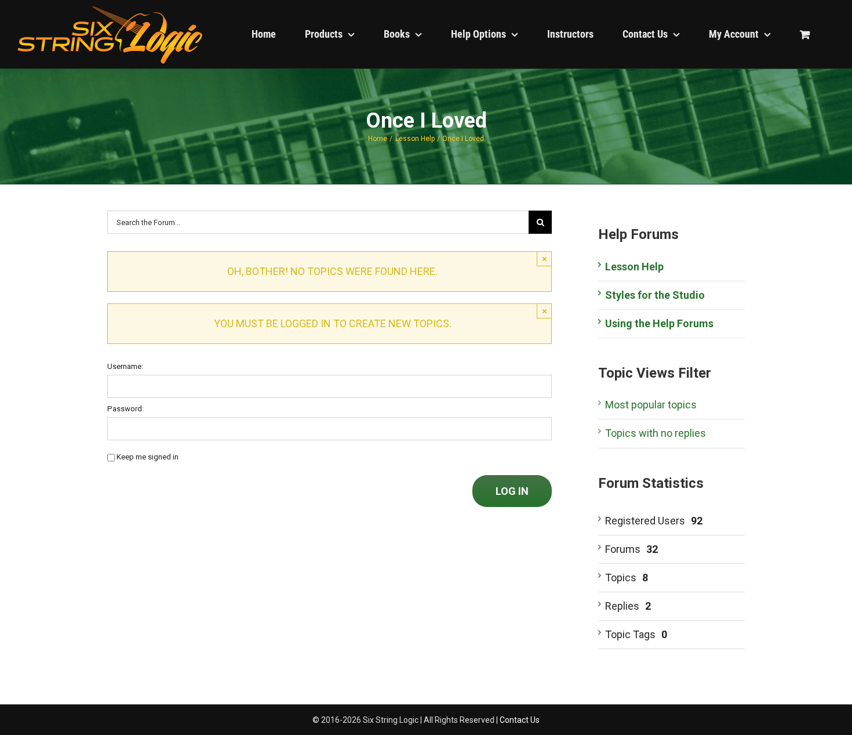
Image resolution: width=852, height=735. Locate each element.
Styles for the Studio (655, 295)
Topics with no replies (655, 433)
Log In (512, 491)
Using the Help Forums (659, 323)
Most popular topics (651, 405)
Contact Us (520, 720)
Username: (125, 366)
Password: (125, 408)
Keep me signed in (147, 456)
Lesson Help (634, 266)
